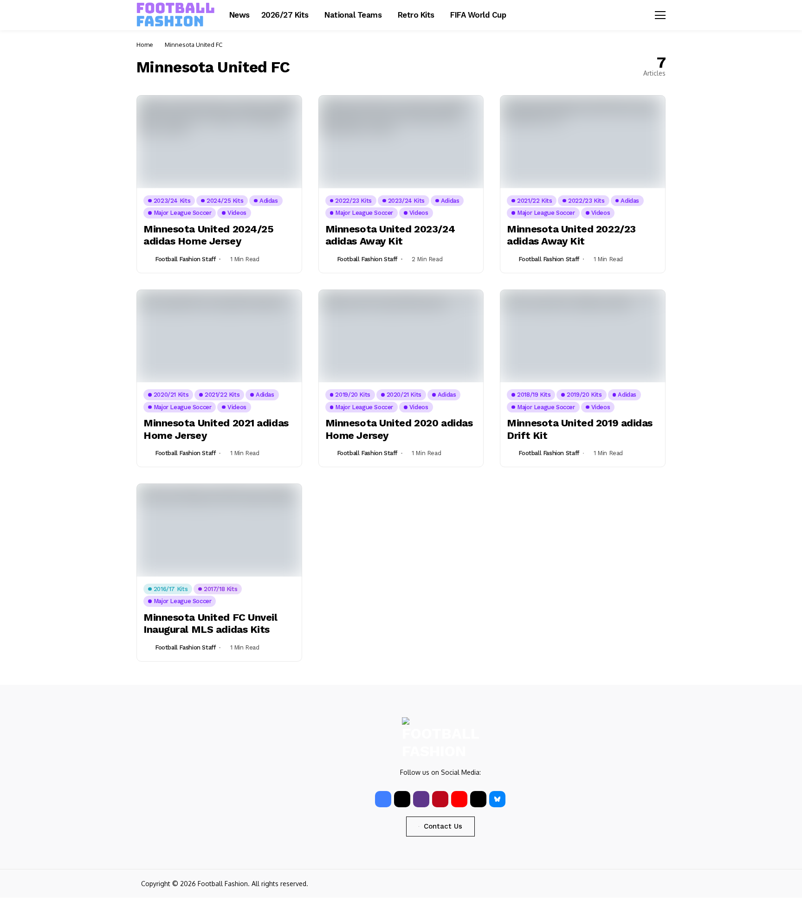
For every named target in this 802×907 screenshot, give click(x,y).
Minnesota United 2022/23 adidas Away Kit (571, 235)
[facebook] (383, 799)
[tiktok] (478, 799)
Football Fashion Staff (185, 259)
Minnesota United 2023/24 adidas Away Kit (390, 235)
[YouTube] (459, 799)
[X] (402, 799)
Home (144, 44)
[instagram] (421, 799)
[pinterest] (440, 799)
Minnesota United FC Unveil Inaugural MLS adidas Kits (210, 623)
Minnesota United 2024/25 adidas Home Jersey (208, 235)
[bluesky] (497, 799)
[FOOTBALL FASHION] (175, 14)
